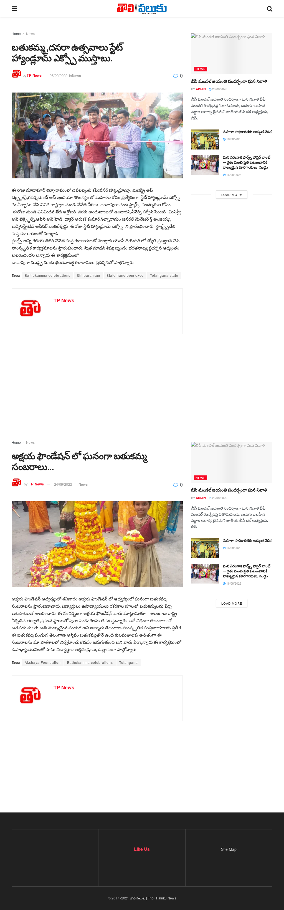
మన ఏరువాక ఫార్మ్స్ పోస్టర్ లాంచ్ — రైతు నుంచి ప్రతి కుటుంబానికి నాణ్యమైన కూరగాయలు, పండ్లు (246, 162)
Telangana (128, 662)
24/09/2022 (63, 484)
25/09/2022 (58, 75)
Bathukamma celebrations (47, 275)
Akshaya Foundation (43, 662)
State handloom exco (125, 275)
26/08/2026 (219, 89)
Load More (231, 194)
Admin (201, 89)
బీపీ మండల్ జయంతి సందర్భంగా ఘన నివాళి (229, 81)
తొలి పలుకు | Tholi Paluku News (153, 898)
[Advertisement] (142, 378)
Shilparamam (88, 275)
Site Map (229, 849)
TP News (34, 75)
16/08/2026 (233, 139)
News (30, 33)
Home (16, 33)
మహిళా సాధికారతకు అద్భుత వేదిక (247, 132)
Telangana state (164, 275)
